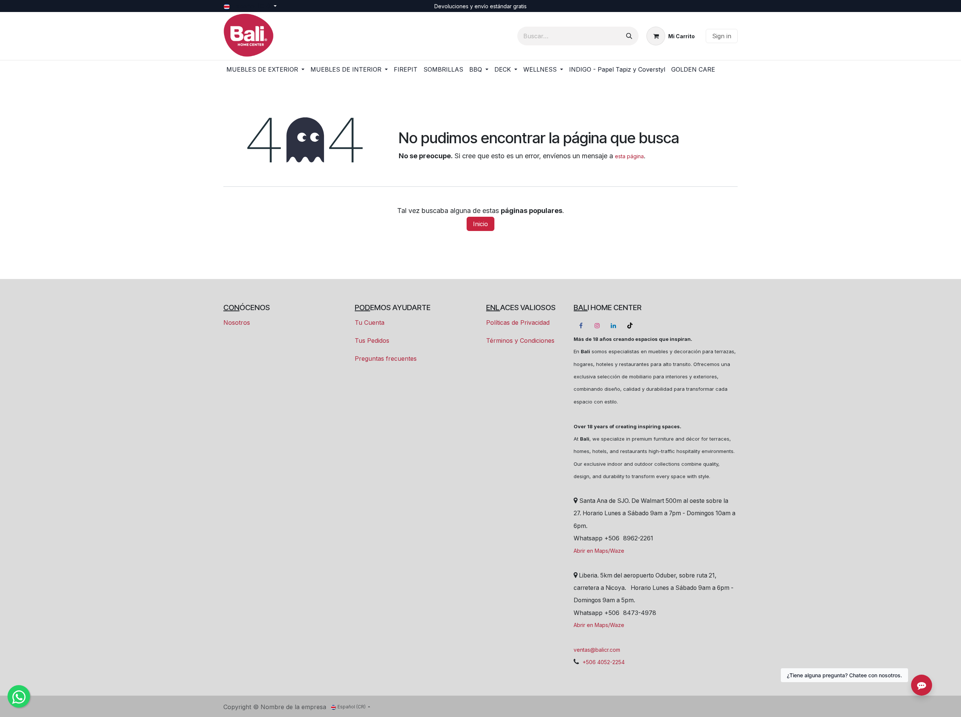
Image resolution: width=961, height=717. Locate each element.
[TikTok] (630, 326)
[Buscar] (629, 36)
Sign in (721, 36)
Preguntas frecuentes (386, 358)
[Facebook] (581, 326)
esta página (629, 156)
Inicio (480, 224)
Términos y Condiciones (520, 340)
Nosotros (236, 322)
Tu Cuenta (369, 322)
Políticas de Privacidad (518, 322)
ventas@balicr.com (597, 649)
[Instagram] (597, 326)
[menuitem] (265, 69)
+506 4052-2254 (604, 662)
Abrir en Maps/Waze (599, 551)
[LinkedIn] (613, 326)
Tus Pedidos (372, 340)
